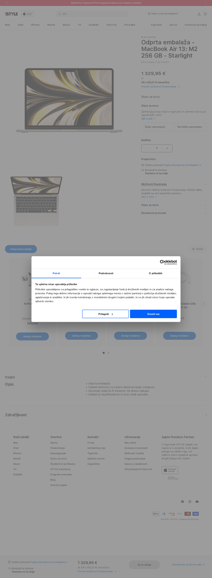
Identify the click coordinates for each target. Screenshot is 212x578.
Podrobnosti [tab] (106, 273)
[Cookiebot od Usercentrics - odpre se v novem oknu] (162, 262)
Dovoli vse (153, 313)
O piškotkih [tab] (155, 273)
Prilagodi (103, 313)
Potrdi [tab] (56, 273)
